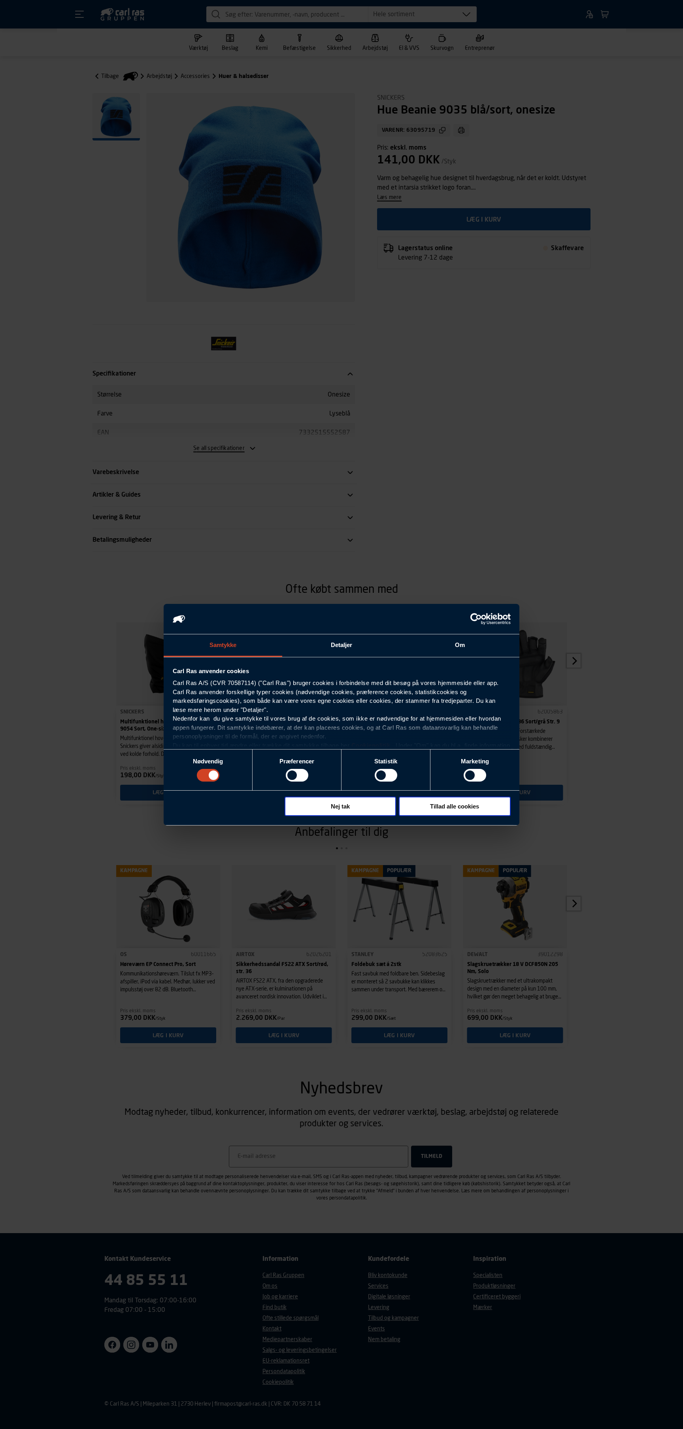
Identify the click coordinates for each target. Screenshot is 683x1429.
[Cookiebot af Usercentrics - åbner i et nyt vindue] (476, 619)
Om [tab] (460, 644)
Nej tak (340, 806)
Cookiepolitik (371, 745)
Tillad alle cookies (454, 806)
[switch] (297, 775)
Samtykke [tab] (223, 644)
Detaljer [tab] (342, 644)
